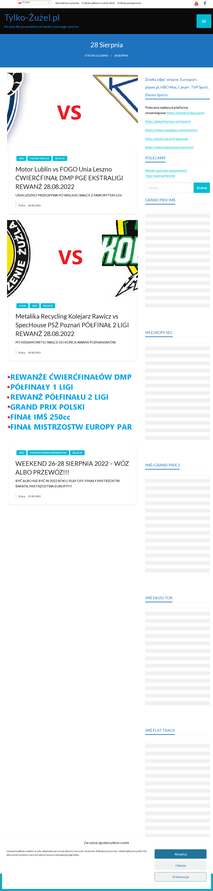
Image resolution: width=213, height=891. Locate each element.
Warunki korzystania (67, 3)
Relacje (60, 158)
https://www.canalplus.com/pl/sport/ (171, 130)
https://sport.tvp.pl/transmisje (166, 139)
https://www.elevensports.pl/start (169, 147)
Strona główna (96, 55)
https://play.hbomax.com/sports (168, 121)
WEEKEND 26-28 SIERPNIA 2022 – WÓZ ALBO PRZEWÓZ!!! (72, 468)
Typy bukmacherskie (160, 176)
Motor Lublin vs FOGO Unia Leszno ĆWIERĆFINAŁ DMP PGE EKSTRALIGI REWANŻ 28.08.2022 (69, 177)
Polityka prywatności (129, 3)
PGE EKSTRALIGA (39, 158)
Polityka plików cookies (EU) (98, 3)
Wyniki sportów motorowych (166, 170)
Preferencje (180, 877)
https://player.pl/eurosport (186, 113)
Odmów (180, 865)
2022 (21, 158)
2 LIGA (22, 305)
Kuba (22, 205)
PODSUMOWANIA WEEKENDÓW (48, 452)
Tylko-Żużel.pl (32, 17)
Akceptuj (181, 854)
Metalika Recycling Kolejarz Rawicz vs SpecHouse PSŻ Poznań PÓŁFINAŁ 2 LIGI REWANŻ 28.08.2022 (72, 324)
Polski (26, 2)
